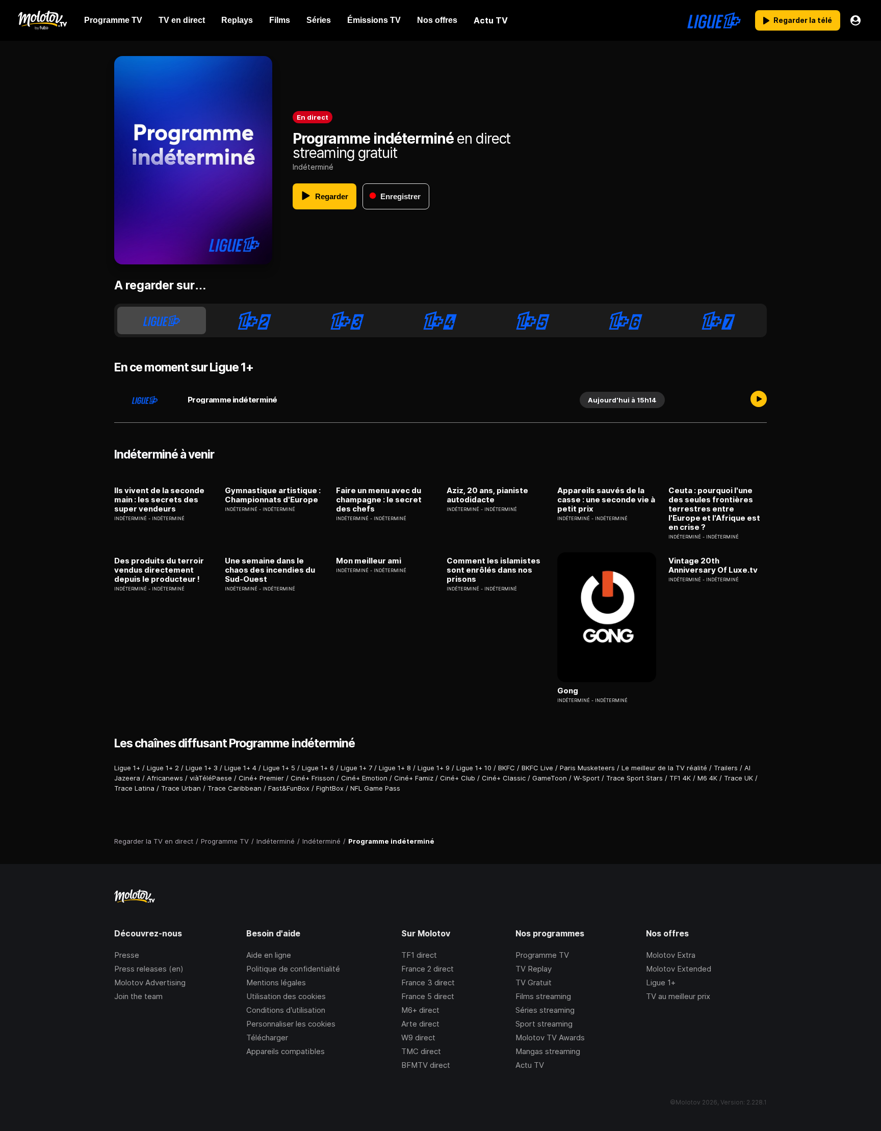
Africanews (165, 778)
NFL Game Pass (375, 788)
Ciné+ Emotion (364, 778)
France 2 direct (427, 969)
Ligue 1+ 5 (279, 768)
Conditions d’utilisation (285, 1010)
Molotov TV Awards (550, 1037)
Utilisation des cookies (286, 996)
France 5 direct (427, 996)
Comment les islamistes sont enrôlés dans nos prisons (493, 570)
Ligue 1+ (127, 768)
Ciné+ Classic (504, 778)
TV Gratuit (533, 982)
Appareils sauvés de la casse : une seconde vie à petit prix (606, 500)
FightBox (330, 788)
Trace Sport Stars (634, 778)
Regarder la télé (802, 20)
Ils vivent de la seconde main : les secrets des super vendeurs (159, 500)
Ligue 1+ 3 (202, 768)
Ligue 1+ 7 (356, 768)
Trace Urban (181, 788)
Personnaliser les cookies (290, 1024)
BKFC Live (537, 768)
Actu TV (529, 1065)
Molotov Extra (670, 955)
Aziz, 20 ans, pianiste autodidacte (487, 495)
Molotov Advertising (150, 982)
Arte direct (420, 1024)
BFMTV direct (425, 1065)
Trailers (726, 768)
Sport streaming (544, 1024)
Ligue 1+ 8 (395, 768)
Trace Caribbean (235, 788)
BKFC (506, 768)
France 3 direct (428, 982)
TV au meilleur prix (678, 996)
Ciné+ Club (457, 778)
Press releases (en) (149, 969)
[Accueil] (42, 20)
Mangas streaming (547, 1051)
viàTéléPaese (211, 778)
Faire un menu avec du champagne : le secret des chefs (379, 500)
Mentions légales (276, 982)
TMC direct (421, 1051)
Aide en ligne (268, 955)
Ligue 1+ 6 (318, 768)
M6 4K (707, 778)
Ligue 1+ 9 (434, 768)
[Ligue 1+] (714, 20)
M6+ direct (420, 1010)
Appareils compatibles (285, 1051)
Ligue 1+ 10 (473, 768)
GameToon (549, 778)
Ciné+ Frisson (312, 778)
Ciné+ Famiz (413, 778)
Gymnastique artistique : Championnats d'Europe (273, 495)
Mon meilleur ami (368, 561)
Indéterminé (313, 167)
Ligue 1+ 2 (163, 768)
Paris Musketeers (587, 768)
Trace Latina (134, 788)
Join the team (138, 996)
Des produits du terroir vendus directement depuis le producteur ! (159, 570)
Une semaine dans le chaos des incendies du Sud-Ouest (270, 570)
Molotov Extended (678, 969)
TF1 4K (680, 778)
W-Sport (587, 778)
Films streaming (543, 996)
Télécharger (267, 1037)
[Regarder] (758, 400)
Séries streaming (545, 1010)
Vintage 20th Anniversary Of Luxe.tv (713, 565)
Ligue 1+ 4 (240, 768)
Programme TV (542, 955)
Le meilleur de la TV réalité (664, 768)
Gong (567, 690)
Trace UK (738, 778)
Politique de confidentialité (293, 969)
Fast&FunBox (288, 788)
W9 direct (418, 1037)
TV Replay (533, 969)
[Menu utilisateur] (855, 20)
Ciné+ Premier (261, 778)
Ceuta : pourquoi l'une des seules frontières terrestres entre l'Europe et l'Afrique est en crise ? (714, 509)
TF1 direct (419, 955)
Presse (126, 955)
